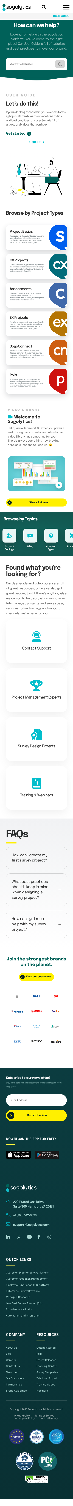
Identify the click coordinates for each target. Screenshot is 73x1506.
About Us (11, 1348)
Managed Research (18, 1297)
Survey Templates (47, 1372)
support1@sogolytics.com (31, 1224)
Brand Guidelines (16, 1391)
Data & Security (49, 1418)
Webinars (42, 1391)
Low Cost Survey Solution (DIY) (24, 1303)
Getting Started (46, 1348)
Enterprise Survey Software (23, 1291)
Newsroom (12, 1372)
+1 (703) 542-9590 (24, 1215)
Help (39, 1354)
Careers (11, 1360)
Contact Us (13, 1366)
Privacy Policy (22, 1416)
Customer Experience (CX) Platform (27, 1273)
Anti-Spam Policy (25, 1418)
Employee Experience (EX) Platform (27, 1285)
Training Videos (45, 1385)
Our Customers (15, 1378)
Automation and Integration (23, 1316)
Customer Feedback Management (26, 1279)
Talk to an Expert (46, 1378)
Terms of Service (44, 1416)
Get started (15, 133)
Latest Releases (46, 1360)
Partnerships (14, 1385)
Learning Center (46, 1366)
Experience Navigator (19, 1309)
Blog (8, 1354)
